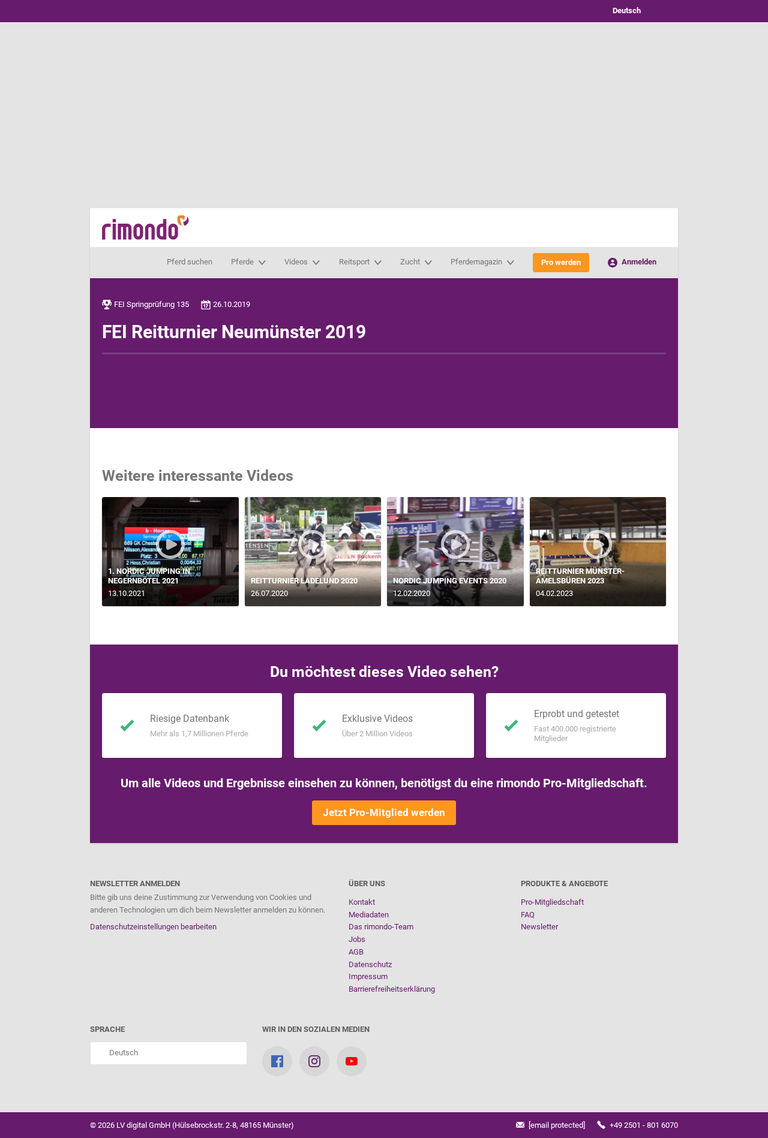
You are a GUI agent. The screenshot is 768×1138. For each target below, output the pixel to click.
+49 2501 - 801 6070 (643, 1125)
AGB (356, 951)
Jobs (357, 939)
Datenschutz (370, 964)
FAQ (528, 914)
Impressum (368, 976)
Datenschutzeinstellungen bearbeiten (153, 926)
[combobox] (636, 11)
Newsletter (539, 926)
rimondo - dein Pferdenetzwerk (145, 227)
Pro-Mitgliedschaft (552, 902)
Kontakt (362, 902)
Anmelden (638, 261)
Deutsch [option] (625, 10)
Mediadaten (369, 914)
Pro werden (561, 262)
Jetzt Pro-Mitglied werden (384, 812)
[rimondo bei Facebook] (277, 1061)
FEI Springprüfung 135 (151, 304)
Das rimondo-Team (381, 926)
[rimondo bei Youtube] (352, 1061)
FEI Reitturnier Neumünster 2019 (234, 331)
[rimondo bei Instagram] (314, 1061)
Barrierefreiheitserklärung (392, 989)
